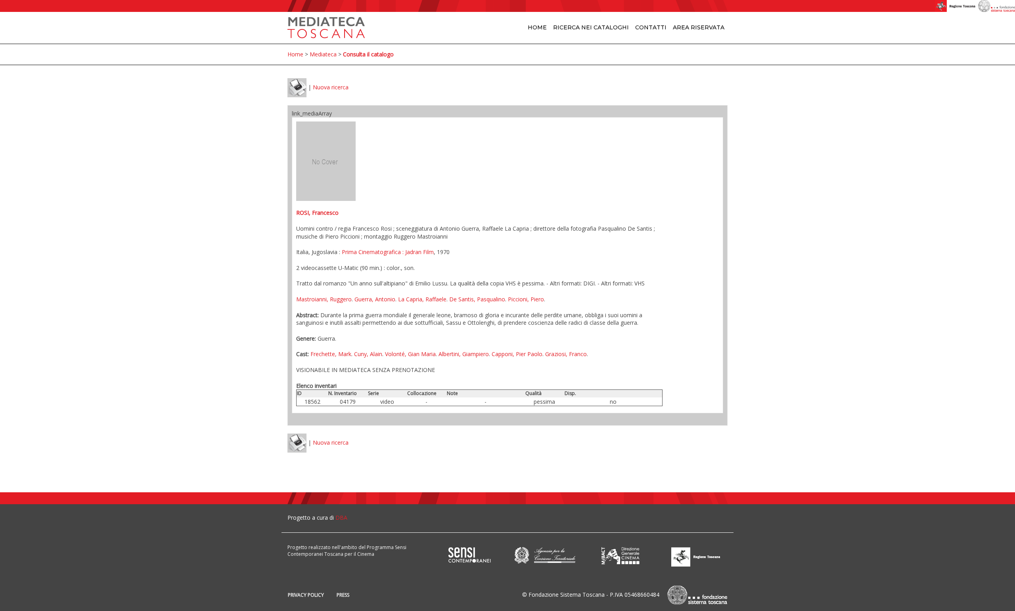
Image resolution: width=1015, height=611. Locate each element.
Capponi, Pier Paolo (517, 354)
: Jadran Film (417, 252)
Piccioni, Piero (526, 299)
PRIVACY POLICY (306, 595)
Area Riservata (698, 27)
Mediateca (323, 54)
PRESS (343, 595)
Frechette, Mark (330, 354)
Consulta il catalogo (368, 54)
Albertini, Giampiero (464, 354)
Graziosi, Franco (566, 354)
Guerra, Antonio (374, 299)
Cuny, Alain (368, 354)
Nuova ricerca (331, 87)
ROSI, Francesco (317, 212)
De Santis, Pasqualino (477, 299)
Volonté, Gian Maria (410, 354)
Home (537, 27)
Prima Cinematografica (371, 252)
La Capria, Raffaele (422, 299)
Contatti (650, 27)
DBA (341, 517)
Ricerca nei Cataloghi (591, 27)
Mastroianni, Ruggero (324, 299)
